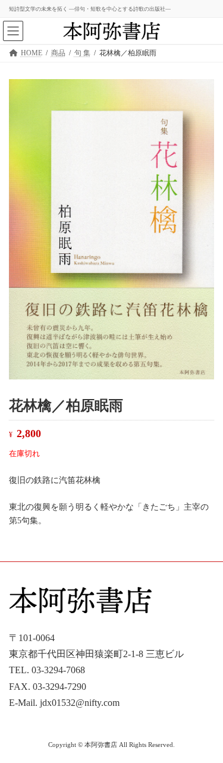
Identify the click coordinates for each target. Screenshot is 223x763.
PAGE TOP (205, 727)
